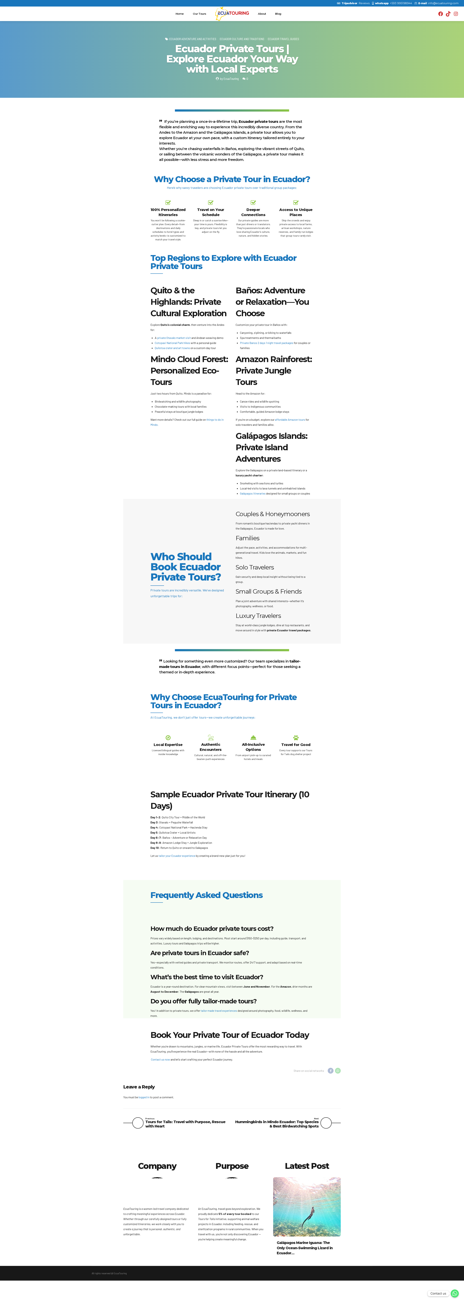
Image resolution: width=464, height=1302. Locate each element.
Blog (278, 13)
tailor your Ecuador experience (177, 855)
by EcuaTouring (229, 79)
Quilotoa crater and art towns (172, 348)
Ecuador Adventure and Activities (192, 39)
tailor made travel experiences (219, 1010)
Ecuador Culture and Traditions (242, 39)
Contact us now (160, 1059)
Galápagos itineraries (253, 493)
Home (180, 13)
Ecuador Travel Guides (283, 39)
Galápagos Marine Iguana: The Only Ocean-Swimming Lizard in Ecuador (305, 1248)
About (262, 13)
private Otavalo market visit (174, 337)
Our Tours (199, 13)
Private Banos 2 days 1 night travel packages (266, 343)
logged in (144, 1097)
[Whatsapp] (455, 1293)
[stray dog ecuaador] (232, 1191)
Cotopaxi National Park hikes (172, 343)
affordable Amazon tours (290, 419)
